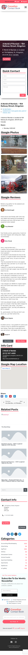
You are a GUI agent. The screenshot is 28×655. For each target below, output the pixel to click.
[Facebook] (8, 534)
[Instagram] (15, 534)
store (9, 112)
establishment (7, 111)
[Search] (25, 490)
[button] (25, 7)
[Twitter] (19, 534)
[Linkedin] (12, 534)
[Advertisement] (14, 26)
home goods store (16, 111)
